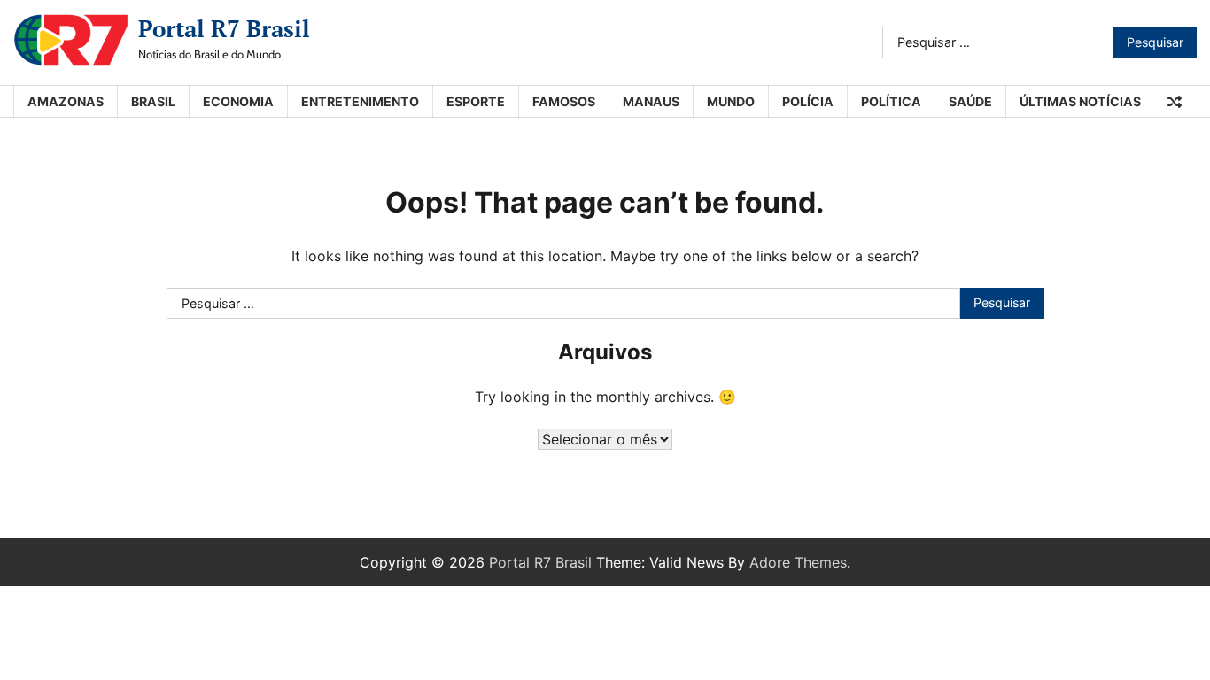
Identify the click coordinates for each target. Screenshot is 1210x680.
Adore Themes (798, 562)
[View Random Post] (1174, 102)
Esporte (475, 101)
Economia (238, 101)
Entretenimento (360, 101)
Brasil (153, 101)
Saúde (970, 101)
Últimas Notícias (1080, 101)
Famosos (563, 101)
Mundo (731, 101)
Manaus (651, 101)
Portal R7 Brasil (224, 28)
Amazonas (65, 101)
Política (891, 101)
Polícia (808, 101)
